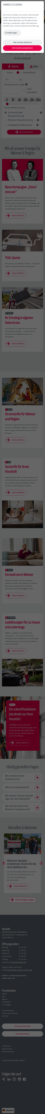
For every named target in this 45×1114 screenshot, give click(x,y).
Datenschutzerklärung (30, 26)
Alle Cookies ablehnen (22, 42)
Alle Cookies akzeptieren (22, 48)
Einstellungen (11, 33)
